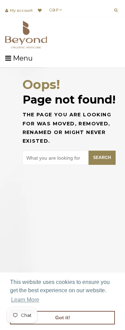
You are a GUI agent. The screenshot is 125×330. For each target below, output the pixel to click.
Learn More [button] (25, 300)
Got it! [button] (62, 317)
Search (102, 157)
